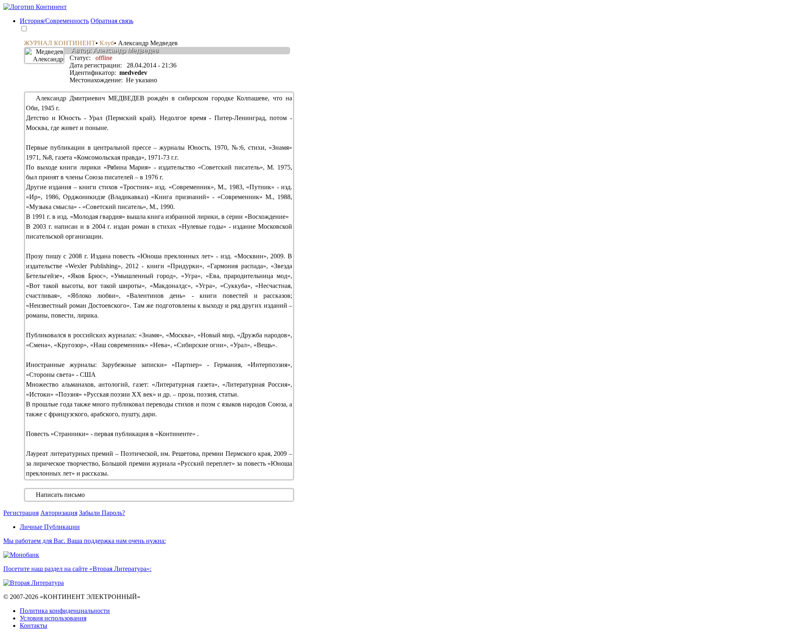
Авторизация (58, 512)
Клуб (107, 42)
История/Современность (54, 20)
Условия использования (53, 618)
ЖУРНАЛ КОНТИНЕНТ (59, 42)
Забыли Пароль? (102, 512)
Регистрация (21, 512)
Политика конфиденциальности (65, 610)
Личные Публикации (50, 526)
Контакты (33, 625)
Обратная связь (112, 20)
